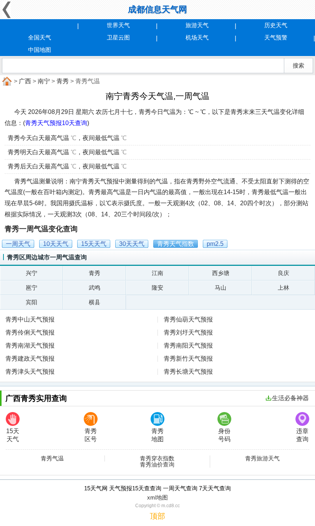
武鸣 (94, 287)
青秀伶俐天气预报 (30, 332)
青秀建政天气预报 (30, 358)
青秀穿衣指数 (157, 458)
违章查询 (302, 435)
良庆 (283, 273)
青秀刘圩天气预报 (188, 332)
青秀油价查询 (157, 465)
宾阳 (31, 302)
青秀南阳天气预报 (188, 345)
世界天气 (118, 25)
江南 (157, 273)
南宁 (44, 81)
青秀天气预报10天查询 (56, 123)
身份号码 (224, 435)
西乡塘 (220, 273)
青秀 (62, 81)
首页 (6, 81)
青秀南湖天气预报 (30, 345)
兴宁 (31, 273)
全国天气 (39, 37)
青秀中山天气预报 (30, 319)
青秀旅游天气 (262, 458)
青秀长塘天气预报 (188, 371)
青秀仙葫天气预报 (188, 319)
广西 (25, 81)
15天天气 (12, 435)
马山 (220, 287)
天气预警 (275, 37)
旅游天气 (197, 25)
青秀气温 (52, 458)
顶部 (157, 516)
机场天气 (197, 37)
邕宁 (31, 287)
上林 (283, 287)
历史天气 (275, 25)
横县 (94, 302)
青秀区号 (91, 435)
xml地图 (157, 497)
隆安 (157, 287)
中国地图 (39, 49)
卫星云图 (118, 37)
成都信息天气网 (157, 9)
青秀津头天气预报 (30, 371)
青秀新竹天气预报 (188, 358)
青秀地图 (157, 435)
